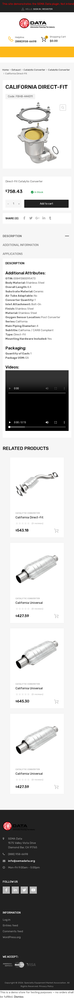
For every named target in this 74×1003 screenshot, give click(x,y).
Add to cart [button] (56, 531)
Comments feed (13, 931)
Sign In (37, 9)
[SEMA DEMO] (37, 27)
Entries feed (10, 925)
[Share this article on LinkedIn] (43, 218)
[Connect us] (6, 890)
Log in (6, 919)
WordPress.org (12, 937)
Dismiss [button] (19, 996)
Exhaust (16, 69)
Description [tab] (12, 236)
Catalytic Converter (34, 69)
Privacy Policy (46, 986)
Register (47, 9)
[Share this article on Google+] (36, 218)
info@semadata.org (21, 861)
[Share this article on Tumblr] (49, 218)
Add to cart (46, 203)
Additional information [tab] (21, 245)
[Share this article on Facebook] (24, 218)
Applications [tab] (13, 254)
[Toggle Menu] (69, 50)
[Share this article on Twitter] (30, 218)
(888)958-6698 (24, 41)
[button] (63, 108)
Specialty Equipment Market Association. (45, 982)
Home (5, 69)
